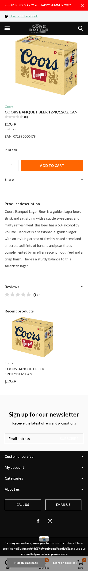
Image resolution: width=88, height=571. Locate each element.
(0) (26, 117)
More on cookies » (65, 562)
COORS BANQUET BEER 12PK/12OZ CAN (24, 371)
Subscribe (69, 438)
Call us (22, 505)
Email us (63, 505)
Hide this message (26, 562)
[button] (7, 28)
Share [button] (9, 179)
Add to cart (52, 165)
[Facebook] (38, 521)
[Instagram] (50, 521)
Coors (9, 107)
